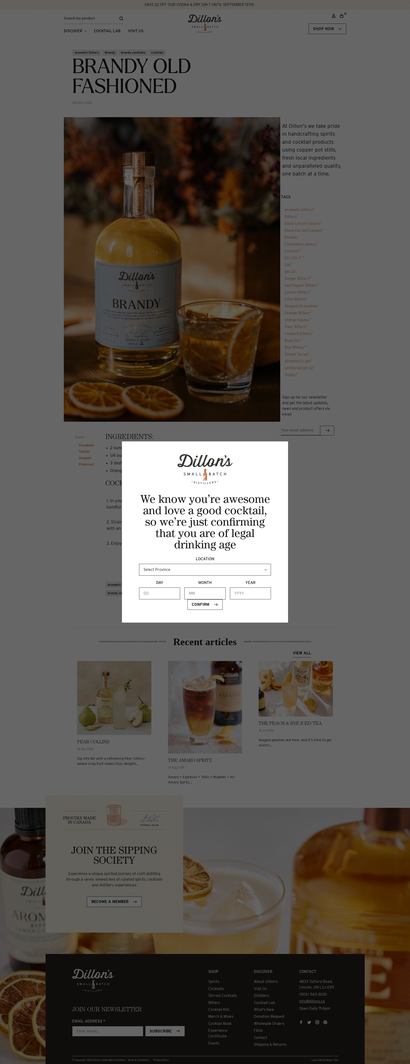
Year (250, 582)
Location (205, 559)
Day (159, 582)
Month (205, 582)
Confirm (200, 604)
